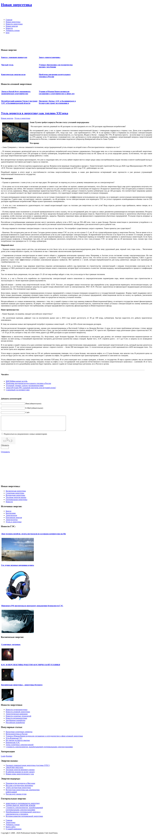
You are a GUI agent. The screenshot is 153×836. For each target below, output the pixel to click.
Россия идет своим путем (16, 794)
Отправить (5, 452)
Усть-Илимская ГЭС (14, 738)
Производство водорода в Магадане (20, 783)
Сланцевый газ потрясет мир (18, 390)
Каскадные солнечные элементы (19, 732)
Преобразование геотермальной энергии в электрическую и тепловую (23, 813)
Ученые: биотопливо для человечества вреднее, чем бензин (56, 66)
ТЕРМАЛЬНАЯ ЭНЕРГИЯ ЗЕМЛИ (20, 805)
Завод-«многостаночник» (49, 57)
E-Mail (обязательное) (34, 408)
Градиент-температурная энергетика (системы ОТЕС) (28, 765)
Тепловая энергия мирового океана (20, 770)
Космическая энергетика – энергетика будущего (21, 685)
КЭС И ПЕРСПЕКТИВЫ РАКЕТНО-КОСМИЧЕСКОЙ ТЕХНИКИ (30, 665)
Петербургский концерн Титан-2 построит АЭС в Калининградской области (19, 102)
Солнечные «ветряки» (11, 644)
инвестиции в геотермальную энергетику (23, 803)
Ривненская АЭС (13, 742)
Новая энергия (7, 118)
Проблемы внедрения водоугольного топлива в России (28, 383)
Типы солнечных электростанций (19, 745)
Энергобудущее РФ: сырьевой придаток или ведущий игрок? (31, 388)
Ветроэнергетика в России (16, 734)
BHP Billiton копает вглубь (16, 381)
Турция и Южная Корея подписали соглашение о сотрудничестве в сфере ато (56, 92)
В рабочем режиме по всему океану (20, 772)
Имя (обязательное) (33, 404)
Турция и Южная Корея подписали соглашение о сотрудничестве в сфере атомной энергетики (44, 736)
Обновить (5, 445)
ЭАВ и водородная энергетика (18, 788)
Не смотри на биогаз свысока (18, 740)
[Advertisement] (124, 13)
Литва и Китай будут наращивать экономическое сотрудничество (15, 92)
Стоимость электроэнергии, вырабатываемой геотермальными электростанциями (39, 747)
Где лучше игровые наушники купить (17, 565)
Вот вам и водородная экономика (19, 785)
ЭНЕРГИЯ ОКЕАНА (14, 767)
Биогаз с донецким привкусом (14, 57)
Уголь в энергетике (22, 118)
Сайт (27, 412)
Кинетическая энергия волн (13, 74)
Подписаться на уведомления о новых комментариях (25, 434)
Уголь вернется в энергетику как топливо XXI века (34, 113)
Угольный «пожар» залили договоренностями (25, 385)
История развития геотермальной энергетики (24, 816)
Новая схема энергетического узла (20, 774)
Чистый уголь (7, 65)
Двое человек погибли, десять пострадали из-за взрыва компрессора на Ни (33, 534)
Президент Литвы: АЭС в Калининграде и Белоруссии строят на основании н (57, 102)
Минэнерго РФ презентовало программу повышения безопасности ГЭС (32, 606)
